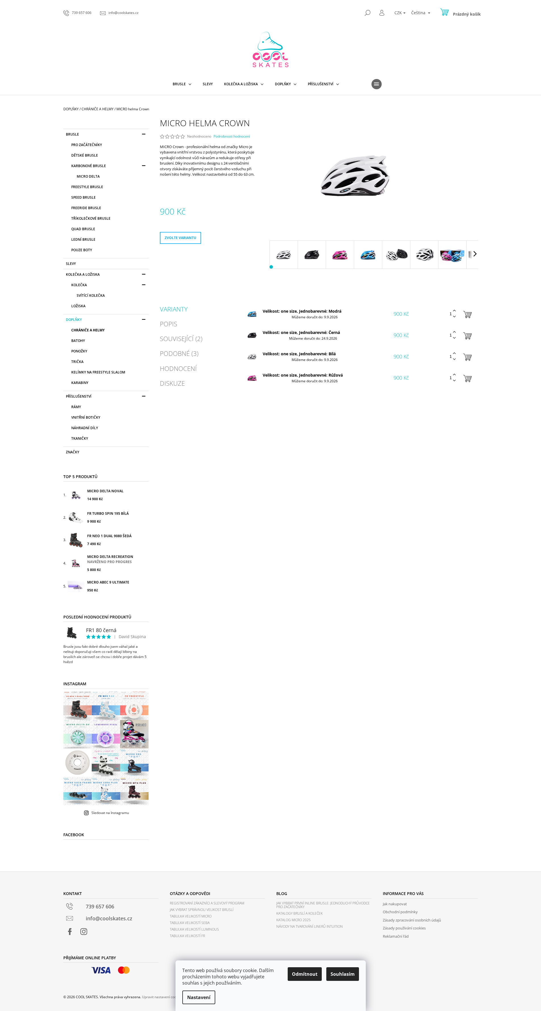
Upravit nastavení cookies (162, 997)
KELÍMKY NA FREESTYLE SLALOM (98, 372)
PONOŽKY (79, 351)
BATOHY (78, 340)
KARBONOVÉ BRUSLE (88, 165)
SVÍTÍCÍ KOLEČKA (91, 295)
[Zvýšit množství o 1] (454, 311)
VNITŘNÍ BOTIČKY (85, 417)
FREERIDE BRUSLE (86, 207)
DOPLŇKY (74, 319)
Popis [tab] (168, 323)
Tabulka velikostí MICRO (191, 916)
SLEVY (71, 263)
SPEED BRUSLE (83, 197)
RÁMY (76, 406)
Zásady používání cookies (404, 928)
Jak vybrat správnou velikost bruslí (201, 910)
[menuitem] (182, 84)
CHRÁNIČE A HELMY (88, 330)
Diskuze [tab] (172, 383)
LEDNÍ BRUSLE (83, 239)
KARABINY (79, 382)
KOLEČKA (79, 285)
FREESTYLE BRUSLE (87, 186)
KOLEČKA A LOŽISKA (83, 274)
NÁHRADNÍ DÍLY (84, 427)
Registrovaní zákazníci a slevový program (207, 903)
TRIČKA (77, 361)
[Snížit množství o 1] (454, 317)
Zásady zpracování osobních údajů (412, 920)
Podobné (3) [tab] (179, 353)
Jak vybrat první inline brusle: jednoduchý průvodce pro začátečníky (323, 905)
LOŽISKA (78, 306)
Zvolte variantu (180, 237)
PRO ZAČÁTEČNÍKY (86, 144)
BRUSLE (72, 134)
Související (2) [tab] (181, 338)
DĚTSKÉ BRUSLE (84, 155)
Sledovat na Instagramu (110, 812)
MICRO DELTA (88, 176)
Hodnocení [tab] (178, 368)
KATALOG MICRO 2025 (293, 920)
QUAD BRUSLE (83, 229)
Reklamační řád (396, 936)
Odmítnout (305, 974)
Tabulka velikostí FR (187, 936)
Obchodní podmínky (400, 911)
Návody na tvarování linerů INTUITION (309, 926)
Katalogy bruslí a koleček (299, 913)
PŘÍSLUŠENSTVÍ (78, 396)
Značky (72, 452)
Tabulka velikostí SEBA (190, 923)
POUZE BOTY (81, 250)
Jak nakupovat (395, 903)
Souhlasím (343, 974)
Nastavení (198, 997)
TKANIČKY (79, 438)
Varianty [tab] (174, 309)
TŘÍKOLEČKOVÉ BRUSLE (90, 218)
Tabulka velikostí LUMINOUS (194, 929)
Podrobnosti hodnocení (232, 136)
